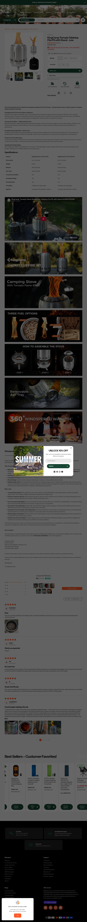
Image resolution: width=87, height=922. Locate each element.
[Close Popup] (71, 448)
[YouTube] (62, 471)
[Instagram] (59, 471)
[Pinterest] (57, 471)
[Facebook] (54, 471)
